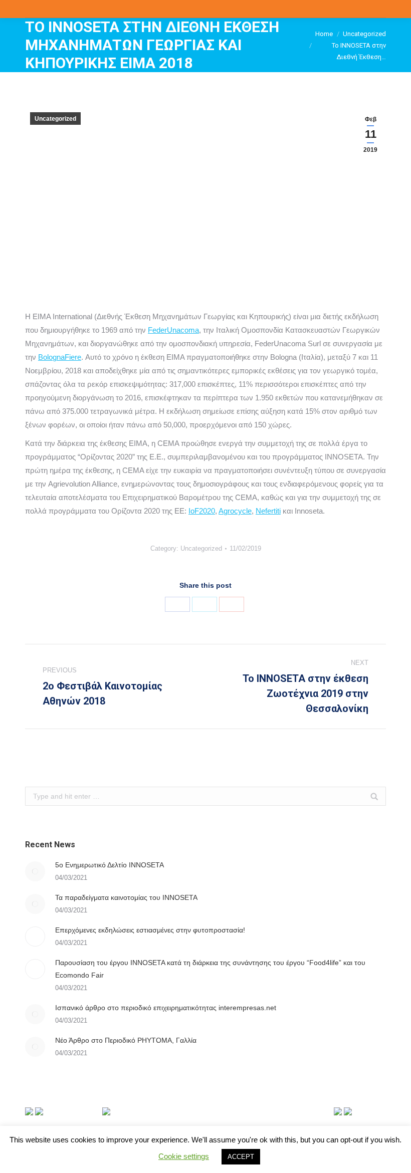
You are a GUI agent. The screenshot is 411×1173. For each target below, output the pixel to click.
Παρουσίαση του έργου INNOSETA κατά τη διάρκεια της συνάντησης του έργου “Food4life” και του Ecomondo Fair (210, 969)
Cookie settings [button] (183, 1156)
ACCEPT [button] (241, 1156)
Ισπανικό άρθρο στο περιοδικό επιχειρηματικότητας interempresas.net (165, 1008)
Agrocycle (235, 511)
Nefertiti (268, 511)
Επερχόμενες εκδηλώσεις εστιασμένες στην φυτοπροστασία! (150, 930)
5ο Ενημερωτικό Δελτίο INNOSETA (109, 865)
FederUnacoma (173, 330)
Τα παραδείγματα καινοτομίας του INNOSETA (126, 897)
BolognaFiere (59, 357)
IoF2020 (201, 511)
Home (324, 34)
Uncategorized (364, 34)
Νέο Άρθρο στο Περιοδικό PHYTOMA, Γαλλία (125, 1040)
